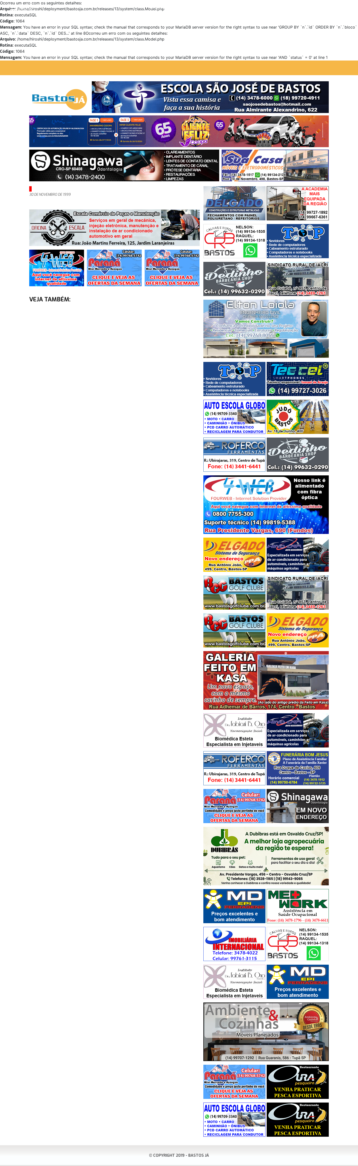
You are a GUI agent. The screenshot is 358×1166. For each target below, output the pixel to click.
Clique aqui (346, 8)
